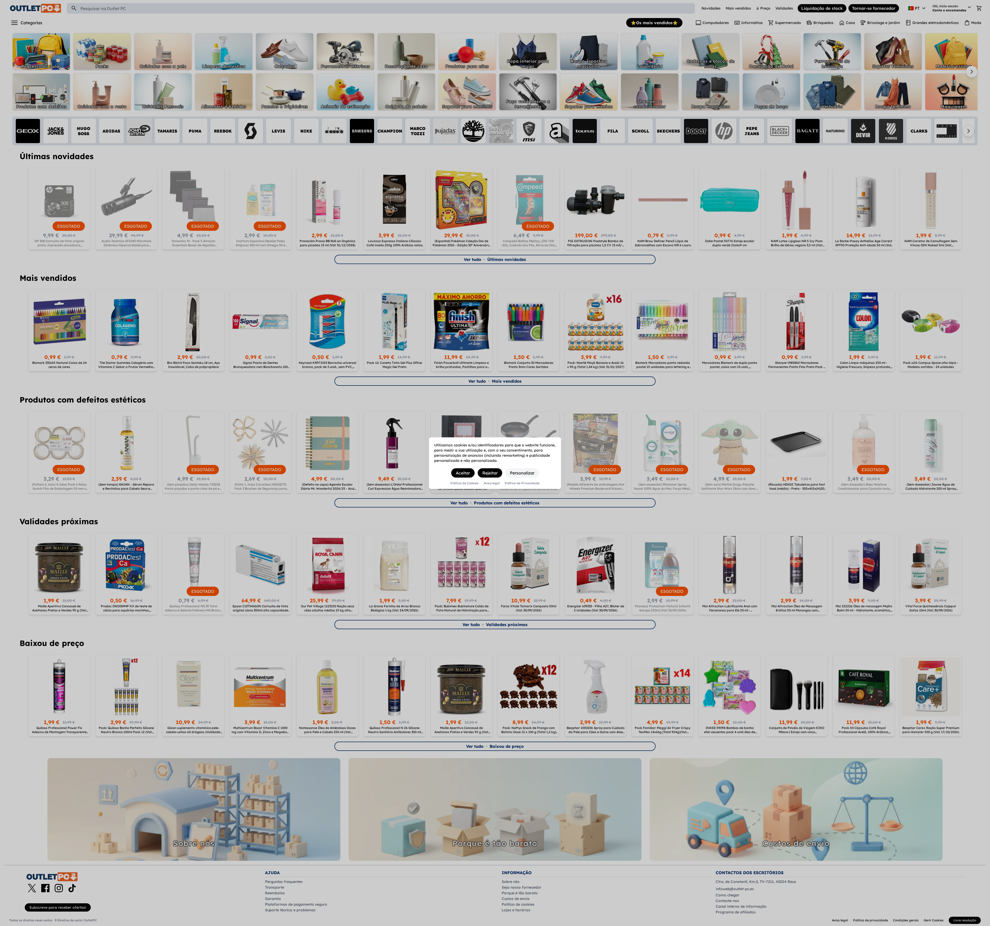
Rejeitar (490, 473)
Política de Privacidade (522, 483)
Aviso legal (492, 483)
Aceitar (463, 473)
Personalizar (522, 473)
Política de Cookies (464, 483)
